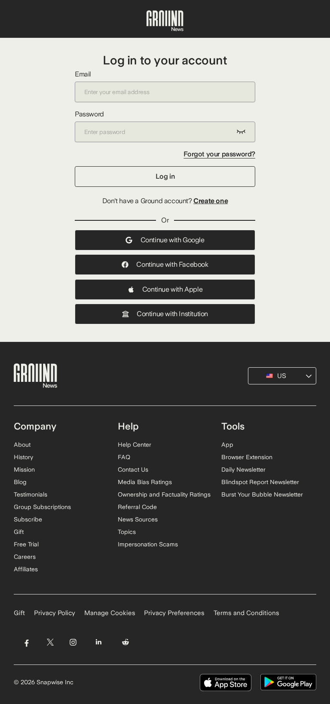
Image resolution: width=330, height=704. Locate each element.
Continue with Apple (172, 289)
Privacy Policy (54, 613)
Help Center (134, 444)
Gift (19, 531)
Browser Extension (246, 457)
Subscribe (28, 519)
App (227, 444)
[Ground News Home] (165, 21)
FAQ (124, 457)
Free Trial (26, 544)
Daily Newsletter (243, 469)
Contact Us (133, 469)
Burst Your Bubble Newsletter (262, 494)
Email (83, 74)
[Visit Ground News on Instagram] (73, 642)
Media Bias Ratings (145, 481)
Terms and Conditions (246, 613)
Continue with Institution (172, 314)
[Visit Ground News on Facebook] (26, 642)
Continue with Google (173, 240)
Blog (20, 481)
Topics (127, 531)
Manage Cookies (109, 613)
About (22, 444)
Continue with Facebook (172, 264)
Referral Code (137, 506)
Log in (165, 176)
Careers (25, 556)
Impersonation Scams (148, 544)
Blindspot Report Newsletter (260, 481)
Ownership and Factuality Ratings (164, 494)
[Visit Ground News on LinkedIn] (98, 641)
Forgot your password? (219, 154)
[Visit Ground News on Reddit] (125, 641)
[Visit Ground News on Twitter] (50, 642)
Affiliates (26, 569)
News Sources (138, 519)
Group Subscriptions (42, 506)
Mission (24, 469)
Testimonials (30, 494)
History (23, 457)
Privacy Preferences (174, 613)
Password (89, 114)
